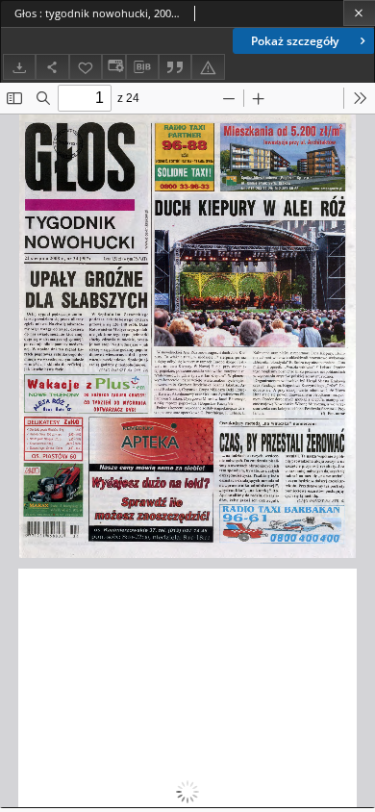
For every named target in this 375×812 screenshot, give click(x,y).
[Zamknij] (359, 13)
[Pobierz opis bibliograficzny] (142, 67)
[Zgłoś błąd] (207, 67)
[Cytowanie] (175, 67)
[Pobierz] (19, 67)
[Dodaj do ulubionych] (85, 67)
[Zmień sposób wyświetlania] (113, 67)
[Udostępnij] (52, 67)
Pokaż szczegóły (294, 41)
